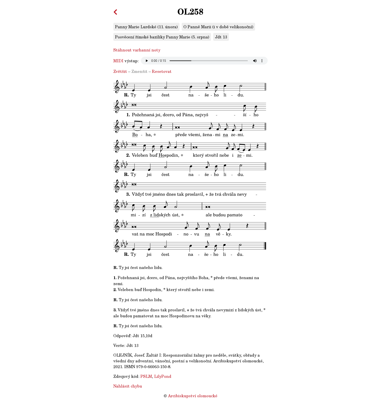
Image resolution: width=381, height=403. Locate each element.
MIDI (118, 61)
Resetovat (162, 71)
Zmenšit (139, 71)
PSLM (146, 376)
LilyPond (162, 376)
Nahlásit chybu (127, 386)
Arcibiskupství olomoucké (192, 396)
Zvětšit (120, 71)
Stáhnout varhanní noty (136, 50)
